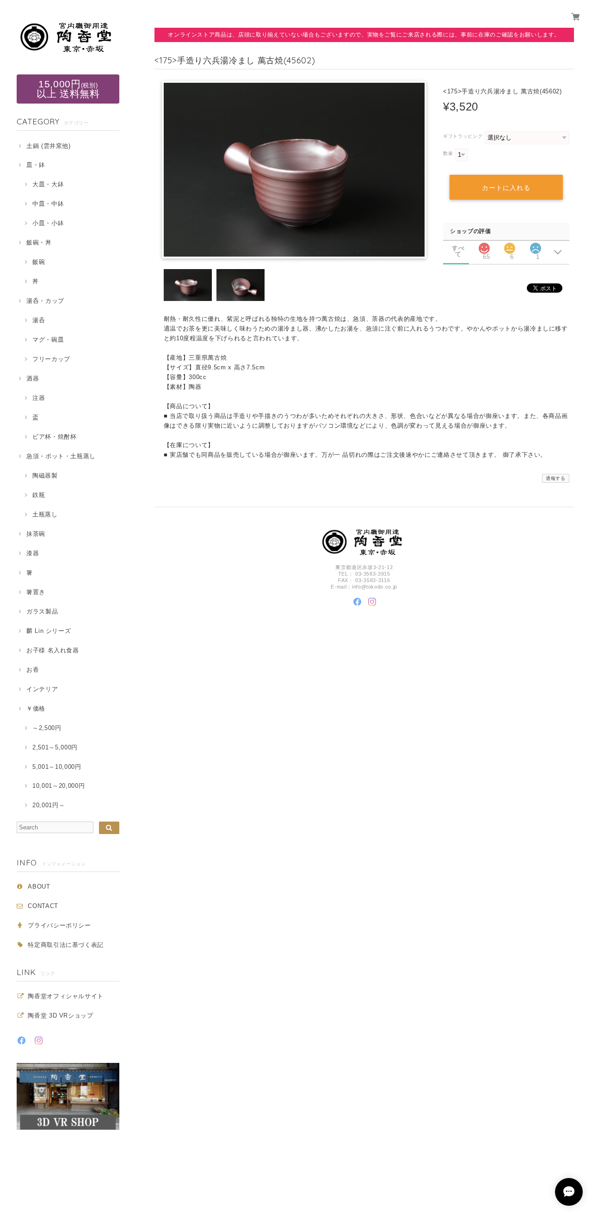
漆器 (32, 553)
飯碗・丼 (38, 242)
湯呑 (38, 320)
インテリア (42, 689)
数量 (448, 153)
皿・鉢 (35, 164)
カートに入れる (506, 187)
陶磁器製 (44, 475)
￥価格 (35, 708)
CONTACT (43, 905)
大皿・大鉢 (48, 184)
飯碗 (38, 261)
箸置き (35, 592)
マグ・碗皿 (48, 339)
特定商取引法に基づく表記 (66, 944)
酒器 (32, 378)
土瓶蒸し (44, 514)
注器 (38, 397)
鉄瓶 (38, 494)
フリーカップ (51, 359)
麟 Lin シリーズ (48, 630)
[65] (484, 246)
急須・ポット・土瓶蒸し (61, 456)
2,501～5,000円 (55, 747)
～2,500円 (46, 727)
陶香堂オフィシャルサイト (66, 996)
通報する (556, 478)
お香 (32, 669)
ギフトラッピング (462, 136)
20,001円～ (48, 805)
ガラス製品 (42, 611)
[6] (509, 246)
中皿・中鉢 (48, 203)
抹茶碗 (35, 533)
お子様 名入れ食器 (52, 650)
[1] (535, 246)
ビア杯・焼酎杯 (54, 436)
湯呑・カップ (45, 300)
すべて (458, 248)
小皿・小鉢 (48, 223)
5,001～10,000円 (56, 766)
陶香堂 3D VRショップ (60, 1015)
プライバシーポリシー (59, 925)
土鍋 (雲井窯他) (48, 145)
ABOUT (39, 886)
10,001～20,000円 (58, 785)
